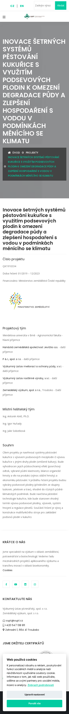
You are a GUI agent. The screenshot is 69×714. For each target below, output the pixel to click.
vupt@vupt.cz (14, 620)
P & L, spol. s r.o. (12, 359)
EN (22, 6)
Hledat (60, 5)
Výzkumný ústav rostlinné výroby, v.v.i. (26, 378)
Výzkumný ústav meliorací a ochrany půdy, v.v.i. (32, 366)
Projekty (32, 152)
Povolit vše (34, 703)
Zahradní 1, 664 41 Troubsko (22, 630)
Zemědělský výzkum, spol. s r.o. (22, 390)
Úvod (16, 152)
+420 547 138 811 (14, 625)
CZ (12, 6)
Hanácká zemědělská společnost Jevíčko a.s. (30, 347)
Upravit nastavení (35, 694)
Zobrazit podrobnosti (41, 685)
